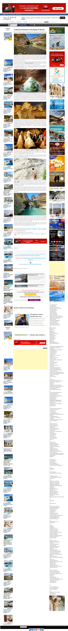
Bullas (40, 216)
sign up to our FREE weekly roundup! (32, 264)
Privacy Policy (54, 626)
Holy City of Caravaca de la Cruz (36, 181)
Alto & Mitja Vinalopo (55, 17)
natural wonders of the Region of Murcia (33, 228)
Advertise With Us (64, 626)
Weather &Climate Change (13, 22)
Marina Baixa (38, 17)
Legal (57, 626)
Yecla (21, 94)
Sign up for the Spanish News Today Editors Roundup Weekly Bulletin (31, 254)
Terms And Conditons (49, 626)
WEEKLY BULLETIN (18, 14)
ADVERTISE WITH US (12, 14)
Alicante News (6, 22)
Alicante (43, 17)
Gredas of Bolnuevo (18, 121)
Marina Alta (32, 17)
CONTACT (7, 14)
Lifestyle (30, 22)
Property (35, 22)
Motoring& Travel (26, 22)
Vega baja (28, 17)
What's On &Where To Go (19, 22)
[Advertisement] (30, 359)
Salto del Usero (34, 216)
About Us (60, 626)
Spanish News (40, 22)
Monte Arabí (40, 93)
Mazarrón (31, 121)
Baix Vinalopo (47, 17)
